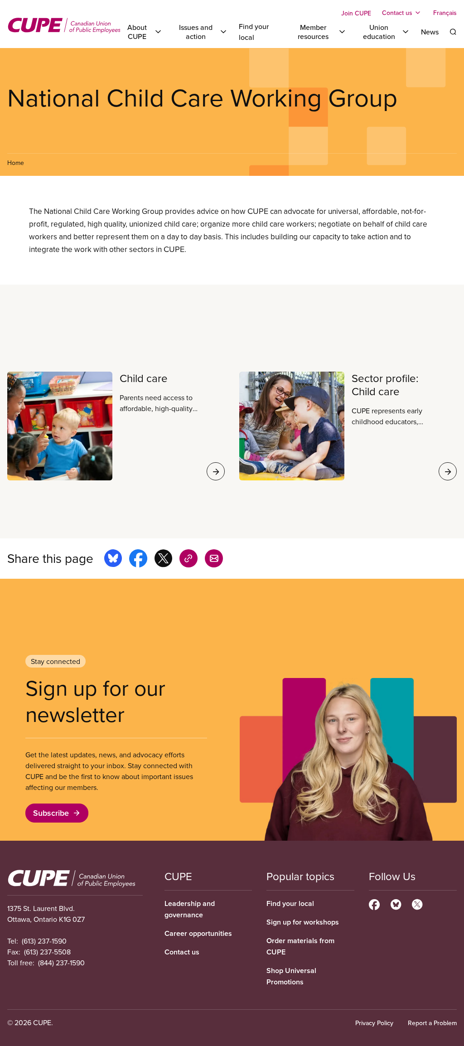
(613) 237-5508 (47, 952)
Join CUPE (356, 13)
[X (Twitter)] (417, 903)
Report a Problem (432, 1022)
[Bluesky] (396, 903)
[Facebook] (374, 903)
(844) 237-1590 (61, 963)
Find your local (290, 903)
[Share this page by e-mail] (214, 559)
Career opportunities (198, 933)
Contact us (181, 952)
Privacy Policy (374, 1022)
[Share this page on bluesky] (113, 559)
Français (445, 12)
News (430, 32)
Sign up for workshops (302, 922)
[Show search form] (453, 31)
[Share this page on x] (163, 559)
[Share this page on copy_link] (188, 559)
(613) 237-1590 (44, 941)
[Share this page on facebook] (138, 559)
